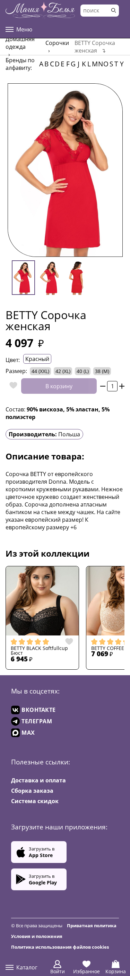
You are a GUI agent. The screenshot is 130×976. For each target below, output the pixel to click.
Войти (57, 971)
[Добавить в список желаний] (12, 386)
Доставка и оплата (38, 780)
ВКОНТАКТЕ (38, 710)
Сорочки (57, 43)
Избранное (86, 971)
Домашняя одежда (20, 42)
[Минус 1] (102, 386)
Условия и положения (36, 936)
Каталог (26, 967)
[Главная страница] (40, 10)
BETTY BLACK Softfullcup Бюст (39, 651)
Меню (24, 29)
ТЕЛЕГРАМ (36, 721)
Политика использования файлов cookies (60, 947)
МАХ (28, 732)
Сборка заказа (32, 790)
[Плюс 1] (121, 386)
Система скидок (35, 801)
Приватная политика (91, 925)
